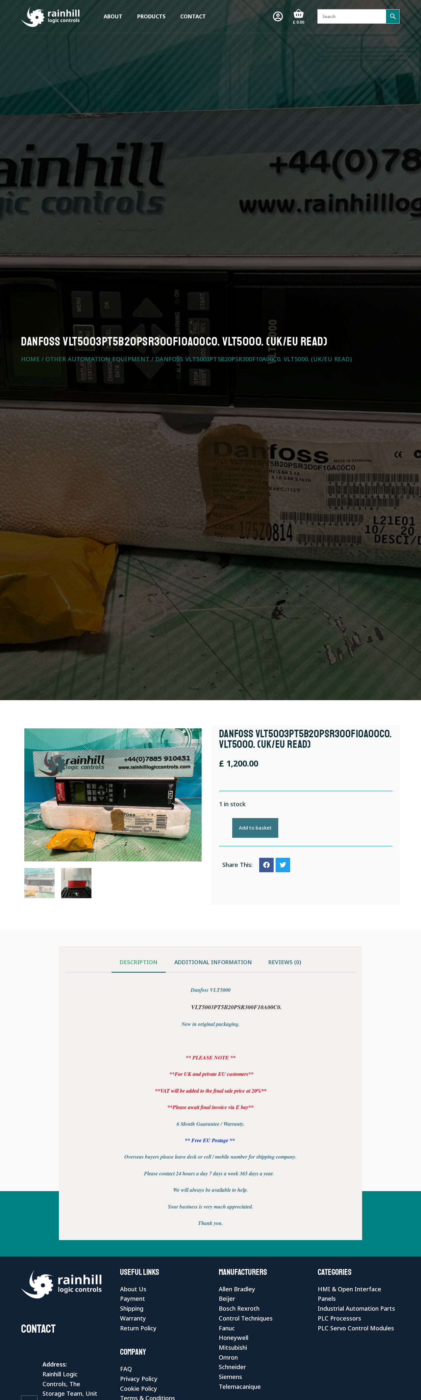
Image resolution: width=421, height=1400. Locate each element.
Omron (228, 1357)
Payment (132, 1298)
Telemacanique (240, 1386)
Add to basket (255, 827)
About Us (133, 1289)
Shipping (131, 1308)
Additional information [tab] (213, 962)
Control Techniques (246, 1318)
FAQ (126, 1369)
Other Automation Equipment (97, 359)
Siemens (230, 1377)
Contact (193, 16)
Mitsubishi (233, 1347)
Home (30, 359)
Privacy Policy (139, 1379)
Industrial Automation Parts (356, 1308)
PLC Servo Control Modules (356, 1328)
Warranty (133, 1318)
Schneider (232, 1367)
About (113, 16)
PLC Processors (339, 1318)
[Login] (278, 16)
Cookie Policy (138, 1388)
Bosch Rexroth (239, 1308)
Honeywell (233, 1338)
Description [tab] (139, 962)
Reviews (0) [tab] (284, 962)
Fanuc (227, 1328)
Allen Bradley (237, 1289)
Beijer (227, 1298)
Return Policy (138, 1328)
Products (151, 16)
